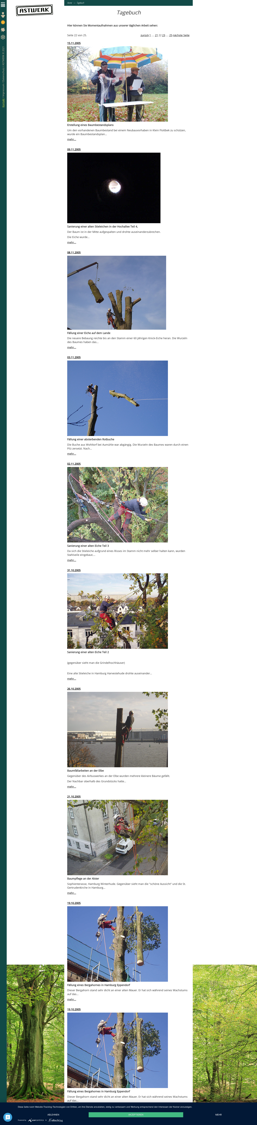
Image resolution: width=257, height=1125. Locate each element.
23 (163, 35)
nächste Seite (181, 35)
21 (156, 35)
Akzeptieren (135, 1114)
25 (170, 35)
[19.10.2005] (117, 943)
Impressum (3, 90)
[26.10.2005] (117, 729)
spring (3, 15)
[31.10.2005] (117, 611)
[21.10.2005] (117, 837)
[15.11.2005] (117, 83)
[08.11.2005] (116, 292)
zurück (145, 35)
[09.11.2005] (113, 187)
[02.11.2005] (117, 504)
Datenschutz (3, 74)
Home (69, 2)
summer (3, 23)
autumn (3, 30)
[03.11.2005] (117, 398)
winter (3, 38)
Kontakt (3, 103)
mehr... (71, 139)
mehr (218, 1114)
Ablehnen (53, 1114)
